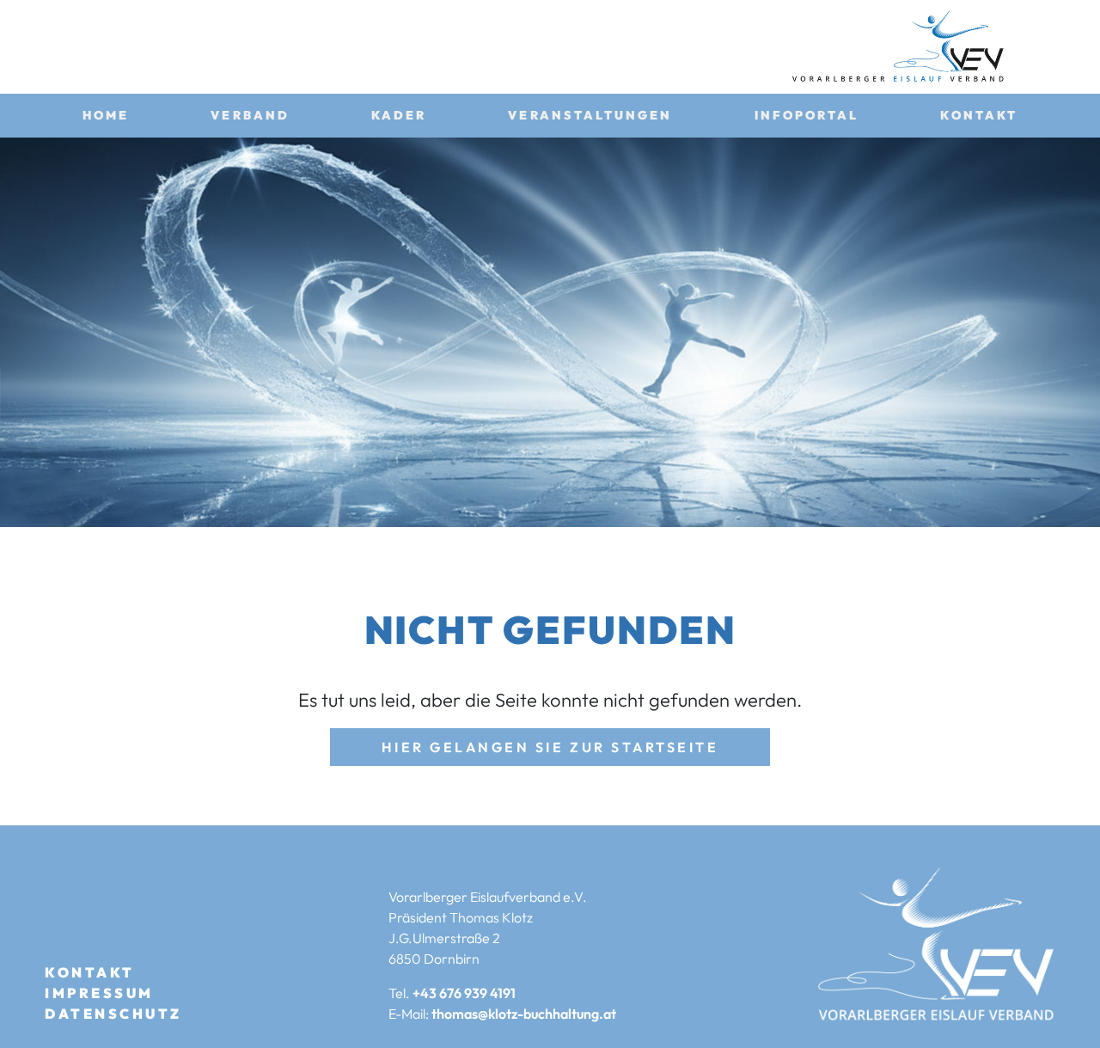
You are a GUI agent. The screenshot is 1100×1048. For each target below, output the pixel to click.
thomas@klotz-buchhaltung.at (523, 1013)
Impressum (99, 993)
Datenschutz (113, 1013)
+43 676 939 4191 (464, 993)
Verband (250, 115)
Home (105, 115)
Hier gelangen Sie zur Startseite (550, 747)
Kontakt (979, 115)
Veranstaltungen (590, 115)
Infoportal (807, 115)
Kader (398, 115)
